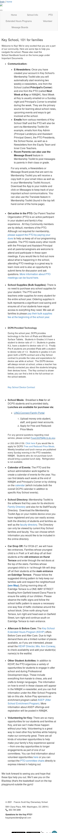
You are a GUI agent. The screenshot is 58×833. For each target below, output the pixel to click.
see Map (13, 585)
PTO (50, 14)
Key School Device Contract (21, 387)
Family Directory (17, 506)
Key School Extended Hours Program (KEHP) (31, 630)
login (2, 1)
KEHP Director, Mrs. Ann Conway (36, 646)
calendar (20, 485)
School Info (32, 14)
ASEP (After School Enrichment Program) (29, 701)
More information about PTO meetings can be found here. (29, 275)
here (35, 757)
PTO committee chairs (32, 760)
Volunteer (47, 21)
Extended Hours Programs (19, 21)
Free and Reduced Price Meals (39, 446)
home (9, 1)
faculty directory (28, 524)
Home (14, 14)
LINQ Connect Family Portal (29, 413)
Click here (30, 443)
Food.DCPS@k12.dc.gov (43, 437)
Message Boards (20, 27)
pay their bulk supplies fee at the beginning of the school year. (30, 315)
